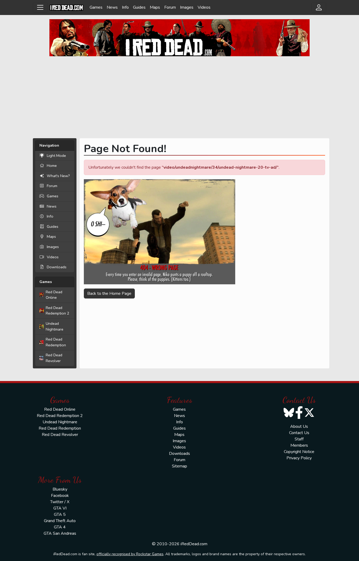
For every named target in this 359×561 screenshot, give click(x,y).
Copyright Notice (299, 452)
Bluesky (60, 489)
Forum (170, 7)
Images (186, 7)
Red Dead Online (54, 294)
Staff (299, 439)
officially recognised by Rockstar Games (129, 554)
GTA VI (59, 508)
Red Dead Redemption (56, 342)
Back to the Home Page (109, 293)
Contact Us (299, 433)
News (112, 7)
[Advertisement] (179, 97)
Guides (139, 7)
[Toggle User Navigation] (318, 7)
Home (52, 165)
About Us (299, 426)
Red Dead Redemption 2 (57, 310)
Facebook (60, 495)
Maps (155, 7)
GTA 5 (60, 514)
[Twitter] (309, 416)
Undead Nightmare (54, 326)
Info (125, 7)
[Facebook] (299, 416)
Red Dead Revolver (54, 357)
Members (299, 445)
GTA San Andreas (60, 533)
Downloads (56, 267)
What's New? (58, 175)
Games (96, 7)
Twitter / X (59, 502)
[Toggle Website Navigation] (40, 7)
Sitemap (179, 466)
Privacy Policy (299, 458)
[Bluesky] (289, 416)
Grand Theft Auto (60, 521)
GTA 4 (60, 527)
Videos (204, 7)
